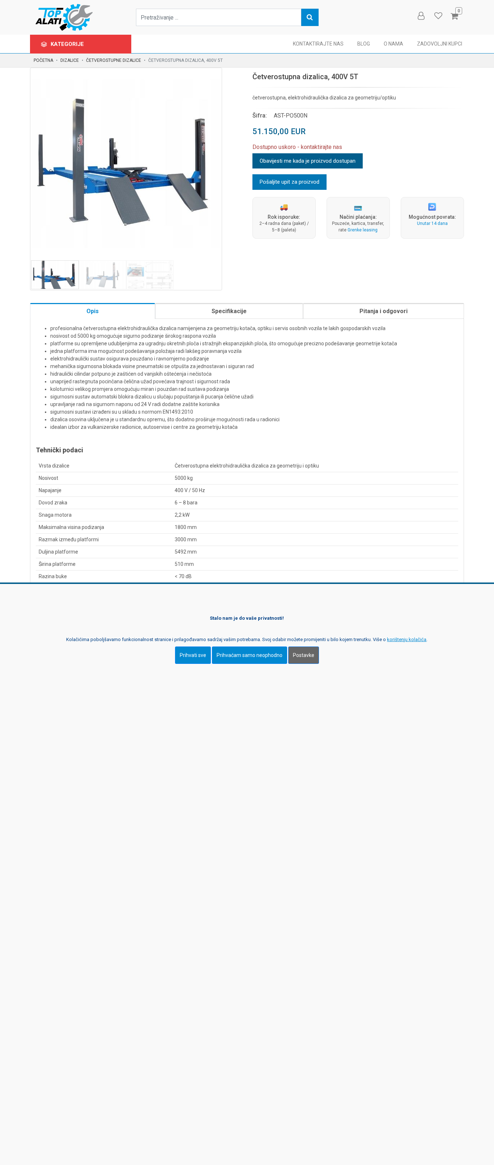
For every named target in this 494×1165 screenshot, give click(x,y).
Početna (43, 60)
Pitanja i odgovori (383, 311)
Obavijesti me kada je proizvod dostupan (307, 161)
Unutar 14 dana (432, 223)
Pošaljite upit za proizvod (289, 182)
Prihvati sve (193, 655)
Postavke (303, 655)
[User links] (420, 16)
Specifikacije (229, 311)
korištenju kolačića (406, 639)
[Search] (310, 17)
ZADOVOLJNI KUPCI (439, 44)
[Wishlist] (438, 16)
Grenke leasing (363, 229)
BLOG (363, 44)
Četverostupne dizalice (113, 60)
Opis (92, 311)
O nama (393, 44)
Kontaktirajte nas (318, 44)
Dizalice (69, 60)
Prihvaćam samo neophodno (249, 655)
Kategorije (68, 44)
